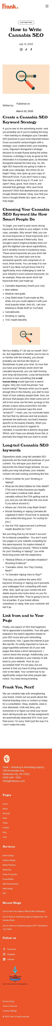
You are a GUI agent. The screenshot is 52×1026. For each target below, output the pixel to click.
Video (5, 823)
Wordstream (9, 364)
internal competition (18, 537)
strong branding (29, 678)
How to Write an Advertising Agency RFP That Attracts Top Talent (25, 927)
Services (6, 813)
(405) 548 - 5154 (12, 777)
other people (34, 675)
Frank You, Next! (18, 687)
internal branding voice (14, 700)
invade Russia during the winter (31, 152)
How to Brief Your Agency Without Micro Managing (24, 911)
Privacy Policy (8, 1001)
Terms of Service (10, 1006)
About (5, 809)
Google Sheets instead (14, 194)
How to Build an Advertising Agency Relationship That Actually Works (25, 918)
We (4, 693)
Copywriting (26, 22)
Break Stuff (23, 308)
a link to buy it (22, 180)
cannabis (13, 232)
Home (5, 804)
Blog (4, 832)
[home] (10, 6)
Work (5, 818)
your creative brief (21, 145)
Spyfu (33, 361)
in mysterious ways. (36, 249)
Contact (6, 827)
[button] (47, 6)
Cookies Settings (10, 1011)
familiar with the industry (18, 357)
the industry (25, 392)
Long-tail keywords (39, 374)
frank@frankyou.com (14, 781)
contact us (35, 700)
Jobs (5, 837)
